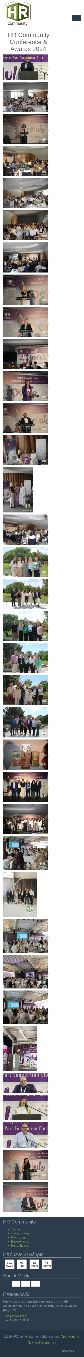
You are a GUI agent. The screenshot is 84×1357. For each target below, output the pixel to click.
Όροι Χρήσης (70, 1336)
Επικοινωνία (20, 1241)
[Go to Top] (78, 1351)
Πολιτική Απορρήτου (42, 1342)
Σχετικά (17, 1229)
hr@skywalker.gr (17, 1316)
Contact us (68, 1350)
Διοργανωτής (20, 1233)
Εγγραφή (18, 1237)
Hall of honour (20, 1245)
